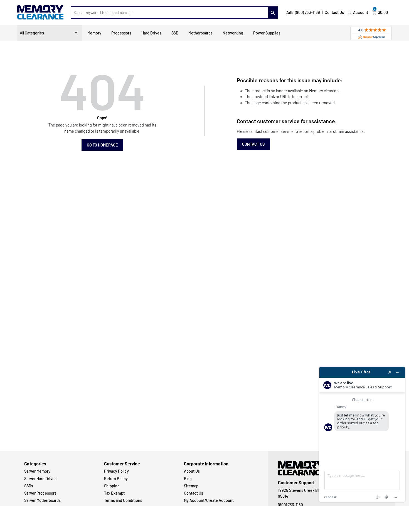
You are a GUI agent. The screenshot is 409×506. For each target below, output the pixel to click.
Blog (188, 478)
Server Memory (37, 471)
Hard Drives (151, 33)
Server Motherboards (42, 500)
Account (360, 12)
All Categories (32, 33)
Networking (233, 33)
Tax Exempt (114, 493)
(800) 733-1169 (307, 12)
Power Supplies (266, 33)
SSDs (28, 485)
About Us (192, 471)
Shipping (112, 485)
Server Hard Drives (40, 478)
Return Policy (116, 478)
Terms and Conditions (123, 500)
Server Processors (40, 493)
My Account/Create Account (209, 500)
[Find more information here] (362, 434)
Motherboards (200, 33)
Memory (94, 33)
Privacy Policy (116, 471)
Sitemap (191, 485)
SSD (174, 33)
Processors (121, 33)
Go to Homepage (102, 145)
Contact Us (334, 12)
